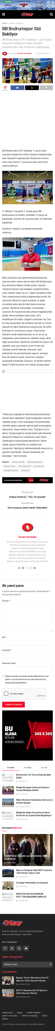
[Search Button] (51, 14)
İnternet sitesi (9, 663)
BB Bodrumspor (35, 462)
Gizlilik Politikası (33, 1013)
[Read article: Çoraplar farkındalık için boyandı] (8, 885)
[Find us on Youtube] (26, 948)
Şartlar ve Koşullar (9, 1016)
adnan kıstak (18, 462)
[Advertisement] (27, 120)
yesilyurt (26, 470)
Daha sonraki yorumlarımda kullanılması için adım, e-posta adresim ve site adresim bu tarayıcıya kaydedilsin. (27, 679)
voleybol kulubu (11, 470)
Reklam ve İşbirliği (29, 1016)
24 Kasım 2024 (43, 53)
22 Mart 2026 (22, 886)
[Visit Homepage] (27, 14)
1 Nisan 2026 (11, 863)
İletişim (5, 1019)
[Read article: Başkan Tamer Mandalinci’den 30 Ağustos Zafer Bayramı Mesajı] (8, 980)
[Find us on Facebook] (5, 948)
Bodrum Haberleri (16, 23)
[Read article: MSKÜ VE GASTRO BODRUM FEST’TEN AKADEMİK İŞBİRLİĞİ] (8, 897)
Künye (19, 1013)
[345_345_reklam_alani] (27, 735)
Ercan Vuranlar (25, 53)
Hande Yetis (9, 466)
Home (4, 23)
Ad (4, 637)
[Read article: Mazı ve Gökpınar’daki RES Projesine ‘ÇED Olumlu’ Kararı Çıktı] (8, 873)
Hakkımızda (7, 1013)
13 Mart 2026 (22, 877)
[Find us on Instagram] (19, 948)
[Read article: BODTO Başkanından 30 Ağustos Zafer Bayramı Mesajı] (8, 993)
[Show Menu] (3, 14)
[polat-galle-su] (27, 5)
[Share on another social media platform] (46, 87)
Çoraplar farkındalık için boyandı (32, 883)
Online (44, 1016)
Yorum (6, 600)
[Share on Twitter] (32, 87)
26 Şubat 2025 (22, 900)
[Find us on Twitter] (12, 948)
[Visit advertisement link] (27, 480)
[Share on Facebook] (17, 87)
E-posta (7, 650)
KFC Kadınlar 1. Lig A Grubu (31, 466)
